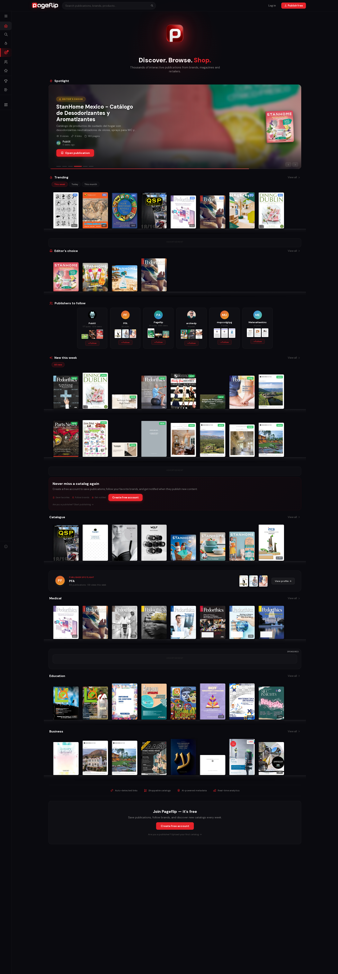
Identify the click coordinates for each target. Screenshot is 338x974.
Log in (272, 5)
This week (59, 184)
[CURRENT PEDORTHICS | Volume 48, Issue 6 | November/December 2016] (243, 581)
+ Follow (92, 343)
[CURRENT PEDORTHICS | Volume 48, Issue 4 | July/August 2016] (263, 581)
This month (90, 184)
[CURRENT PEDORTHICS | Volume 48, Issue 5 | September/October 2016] (253, 581)
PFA (72, 581)
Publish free (295, 5)
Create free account (125, 497)
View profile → (283, 581)
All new (58, 364)
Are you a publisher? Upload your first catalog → (175, 834)
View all (292, 177)
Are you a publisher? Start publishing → (73, 504)
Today (74, 184)
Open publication (77, 150)
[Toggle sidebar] (6, 16)
